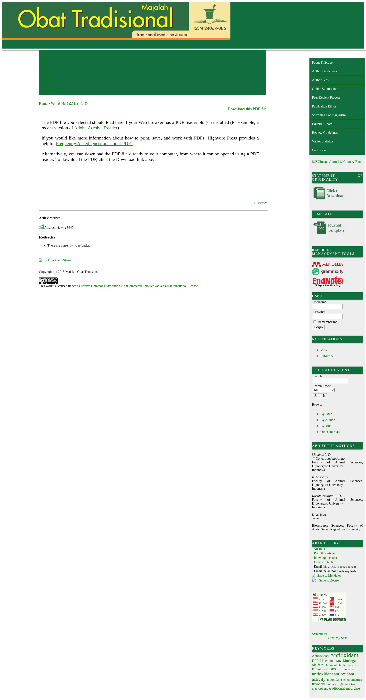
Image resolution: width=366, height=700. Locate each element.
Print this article (324, 553)
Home (44, 52)
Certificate (319, 150)
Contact (45, 94)
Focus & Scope (322, 62)
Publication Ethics (324, 106)
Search (44, 67)
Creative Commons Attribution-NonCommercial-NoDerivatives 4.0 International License (138, 286)
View (324, 350)
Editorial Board (322, 124)
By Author (327, 420)
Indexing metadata (326, 557)
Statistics (45, 82)
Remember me (327, 322)
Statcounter (319, 634)
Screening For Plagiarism (329, 115)
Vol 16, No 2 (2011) (64, 103)
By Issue (326, 414)
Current (44, 71)
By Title (325, 426)
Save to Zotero (328, 580)
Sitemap (45, 86)
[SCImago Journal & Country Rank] (337, 161)
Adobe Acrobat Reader (95, 127)
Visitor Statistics (322, 141)
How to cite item (325, 562)
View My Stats (337, 638)
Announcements (48, 78)
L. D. (85, 103)
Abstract (319, 549)
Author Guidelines (324, 71)
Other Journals (330, 432)
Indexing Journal (49, 90)
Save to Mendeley (329, 575)
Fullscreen (261, 203)
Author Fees (320, 80)
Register (45, 63)
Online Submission (324, 89)
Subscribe (327, 356)
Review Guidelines (325, 132)
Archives (45, 75)
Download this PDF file (247, 109)
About (44, 55)
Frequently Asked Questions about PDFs (94, 143)
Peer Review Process (326, 97)
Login (44, 59)
